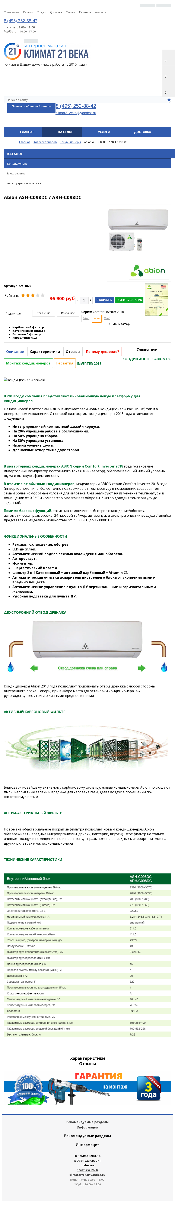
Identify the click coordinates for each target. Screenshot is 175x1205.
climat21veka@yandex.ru (75, 113)
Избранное (68, 313)
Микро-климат (17, 173)
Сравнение (43, 313)
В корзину (104, 300)
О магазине (11, 12)
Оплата (70, 12)
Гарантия (85, 12)
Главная (27, 132)
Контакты (100, 12)
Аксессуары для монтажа (24, 183)
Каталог (28, 12)
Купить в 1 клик (130, 300)
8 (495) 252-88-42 (76, 106)
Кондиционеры (17, 163)
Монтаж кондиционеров (28, 363)
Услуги (41, 12)
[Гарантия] (87, 1103)
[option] (139, 248)
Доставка (56, 12)
